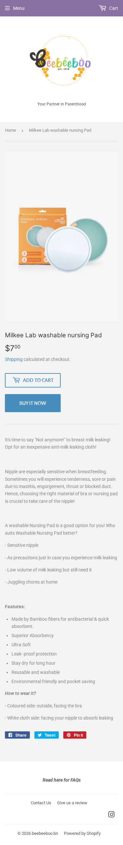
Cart (113, 8)
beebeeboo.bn (45, 833)
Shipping (14, 359)
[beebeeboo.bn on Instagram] (111, 815)
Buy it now (32, 403)
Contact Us (41, 802)
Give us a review (72, 802)
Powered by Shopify (82, 833)
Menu (19, 8)
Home (10, 130)
